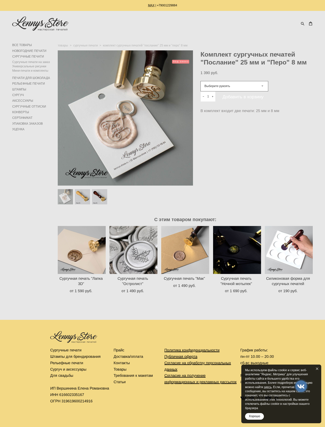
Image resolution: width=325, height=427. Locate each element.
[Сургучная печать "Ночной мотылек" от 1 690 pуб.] (237, 250)
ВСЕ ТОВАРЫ (22, 45)
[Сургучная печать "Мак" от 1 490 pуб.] (185, 250)
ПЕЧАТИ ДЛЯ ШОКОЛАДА (31, 78)
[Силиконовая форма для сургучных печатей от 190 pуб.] (289, 250)
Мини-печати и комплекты (30, 70)
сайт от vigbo (19, 418)
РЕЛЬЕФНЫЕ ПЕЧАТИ (28, 83)
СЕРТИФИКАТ (22, 117)
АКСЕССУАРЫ (22, 100)
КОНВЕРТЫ (20, 112)
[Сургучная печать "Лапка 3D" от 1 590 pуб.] (82, 250)
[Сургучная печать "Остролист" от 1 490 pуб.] (133, 250)
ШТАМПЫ (19, 89)
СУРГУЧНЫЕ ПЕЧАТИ (28, 56)
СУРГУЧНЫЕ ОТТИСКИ (29, 106)
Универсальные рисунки (29, 66)
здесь (268, 387)
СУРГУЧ (18, 95)
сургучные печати (85, 45)
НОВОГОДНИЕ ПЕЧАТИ (29, 50)
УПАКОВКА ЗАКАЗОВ (27, 123)
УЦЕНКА (18, 129)
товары (63, 45)
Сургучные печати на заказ (31, 62)
